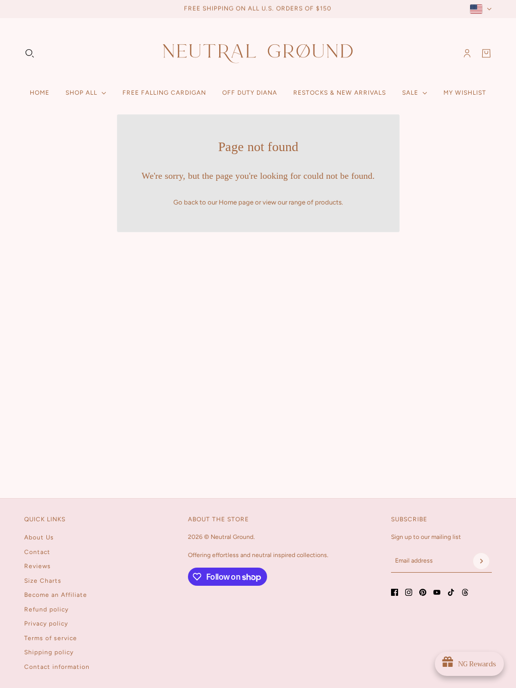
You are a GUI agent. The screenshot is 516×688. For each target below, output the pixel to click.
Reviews (37, 566)
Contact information (57, 666)
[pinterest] (422, 592)
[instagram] (408, 592)
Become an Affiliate (55, 594)
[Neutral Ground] (258, 53)
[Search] (29, 53)
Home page (236, 202)
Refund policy (46, 609)
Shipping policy (49, 652)
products (328, 202)
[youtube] (436, 592)
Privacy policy (46, 623)
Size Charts (42, 580)
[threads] (465, 592)
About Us (39, 537)
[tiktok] (451, 592)
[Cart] (486, 53)
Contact (37, 552)
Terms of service (50, 638)
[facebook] (394, 592)
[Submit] (481, 561)
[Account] (467, 53)
